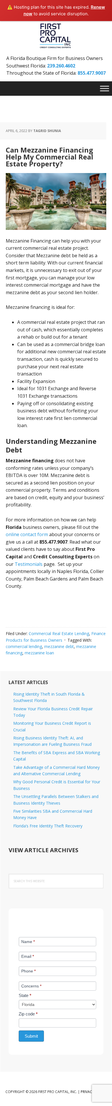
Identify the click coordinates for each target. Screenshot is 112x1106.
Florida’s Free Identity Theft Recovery (47, 826)
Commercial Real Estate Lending (59, 633)
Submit (31, 1036)
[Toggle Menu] (104, 88)
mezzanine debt (59, 646)
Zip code (28, 1013)
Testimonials (29, 564)
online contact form (27, 534)
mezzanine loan (39, 653)
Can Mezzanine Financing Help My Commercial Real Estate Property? (49, 156)
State (25, 995)
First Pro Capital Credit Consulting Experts (56, 36)
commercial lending (24, 646)
